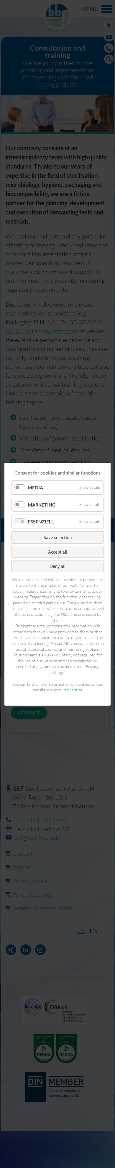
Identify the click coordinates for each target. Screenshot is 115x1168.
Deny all (57, 566)
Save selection (58, 537)
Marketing (42, 504)
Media (35, 487)
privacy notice (70, 689)
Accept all (57, 551)
